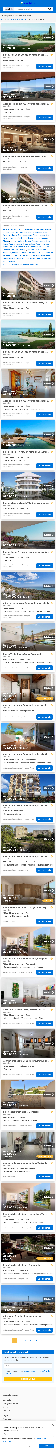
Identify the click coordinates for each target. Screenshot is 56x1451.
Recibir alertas (28, 1379)
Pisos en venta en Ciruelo (34, 253)
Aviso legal (7, 1419)
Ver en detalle (45, 66)
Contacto (6, 1411)
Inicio (3, 19)
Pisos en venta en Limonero (29, 247)
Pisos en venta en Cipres (25, 255)
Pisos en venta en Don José (16, 232)
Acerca (5, 1407)
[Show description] (51, 54)
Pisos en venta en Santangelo (16, 19)
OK (46, 1446)
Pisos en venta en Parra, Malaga (22, 244)
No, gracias (31, 1446)
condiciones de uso (30, 1371)
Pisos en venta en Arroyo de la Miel (17, 229)
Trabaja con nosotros (11, 1403)
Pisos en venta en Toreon (20, 241)
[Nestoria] (28, 3)
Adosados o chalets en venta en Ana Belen (20, 265)
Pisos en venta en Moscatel (28, 258)
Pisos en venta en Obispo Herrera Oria (33, 235)
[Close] (52, 1425)
